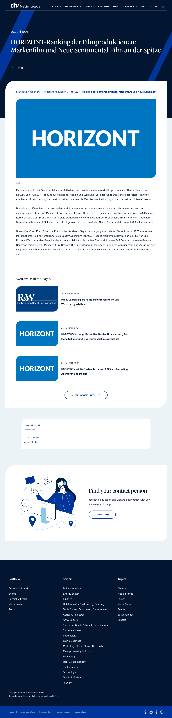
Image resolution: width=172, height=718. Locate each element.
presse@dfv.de (30, 441)
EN (156, 6)
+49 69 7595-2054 (32, 437)
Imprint (11, 712)
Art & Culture (70, 619)
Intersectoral (70, 635)
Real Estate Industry (74, 661)
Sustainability (70, 667)
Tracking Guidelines (62, 712)
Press (12, 609)
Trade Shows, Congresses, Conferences (85, 609)
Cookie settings (80, 712)
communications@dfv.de (48, 695)
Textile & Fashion (72, 677)
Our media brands (19, 588)
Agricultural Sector (73, 614)
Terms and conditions (27, 712)
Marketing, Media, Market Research (83, 646)
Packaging (69, 656)
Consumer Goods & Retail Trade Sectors (85, 625)
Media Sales (124, 604)
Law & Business (72, 640)
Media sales (15, 604)
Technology (69, 672)
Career (121, 599)
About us (123, 588)
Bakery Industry (72, 588)
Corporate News (72, 630)
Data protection (45, 712)
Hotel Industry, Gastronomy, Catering (83, 604)
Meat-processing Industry (77, 651)
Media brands (125, 593)
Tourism (67, 682)
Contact (122, 619)
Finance (67, 599)
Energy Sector (71, 593)
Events (12, 593)
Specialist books (18, 599)
